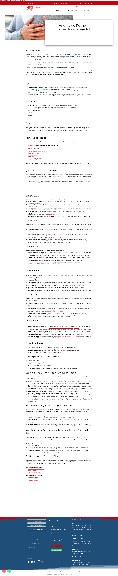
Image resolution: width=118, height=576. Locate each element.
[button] (72, 6)
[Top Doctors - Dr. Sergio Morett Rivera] (42, 561)
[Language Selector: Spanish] (77, 6)
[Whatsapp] (9, 571)
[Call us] (4, 571)
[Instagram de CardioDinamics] (35, 561)
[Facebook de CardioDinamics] (32, 561)
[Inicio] (27, 13)
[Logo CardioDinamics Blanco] (28, 561)
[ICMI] (39, 561)
